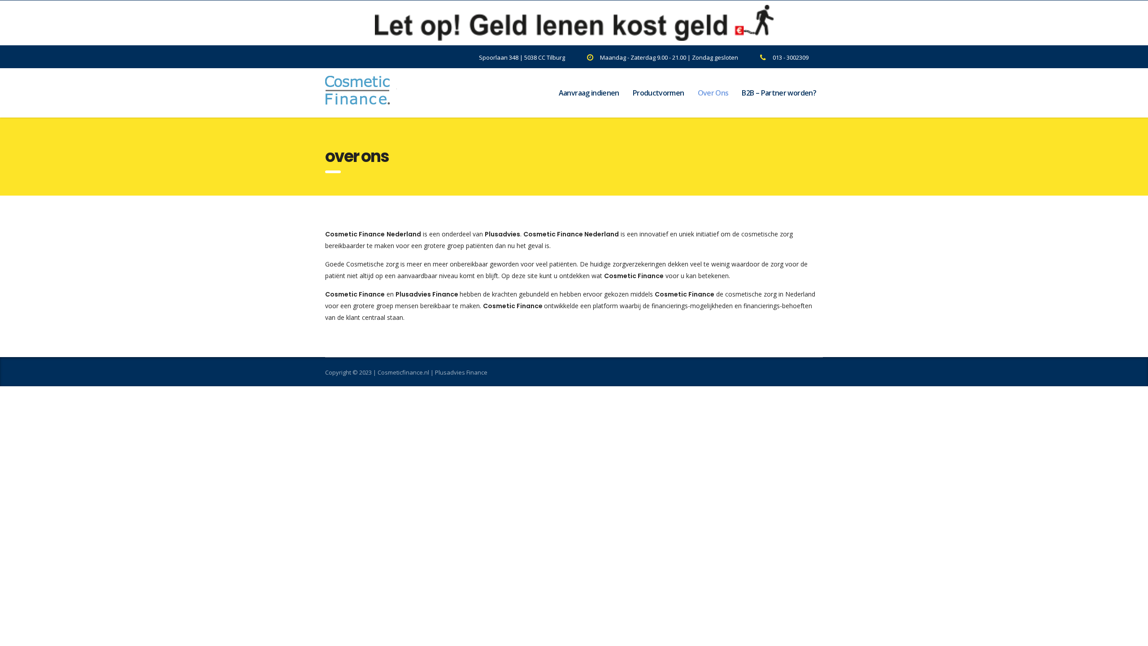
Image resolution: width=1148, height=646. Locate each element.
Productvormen (658, 93)
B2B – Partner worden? (779, 93)
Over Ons (713, 93)
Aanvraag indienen (589, 93)
